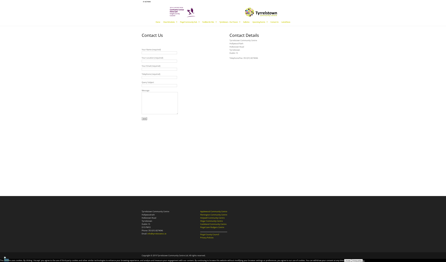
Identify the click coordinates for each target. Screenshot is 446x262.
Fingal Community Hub (188, 22)
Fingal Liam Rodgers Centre (212, 227)
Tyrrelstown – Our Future (228, 22)
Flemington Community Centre (213, 214)
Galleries (246, 22)
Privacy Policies (207, 237)
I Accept (348, 260)
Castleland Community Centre (213, 224)
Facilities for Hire (208, 22)
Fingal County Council (209, 234)
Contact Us (274, 22)
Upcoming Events (258, 22)
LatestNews (285, 22)
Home (158, 22)
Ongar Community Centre (211, 221)
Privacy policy (357, 260)
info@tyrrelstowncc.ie (156, 233)
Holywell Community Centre (212, 218)
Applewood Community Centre (213, 211)
